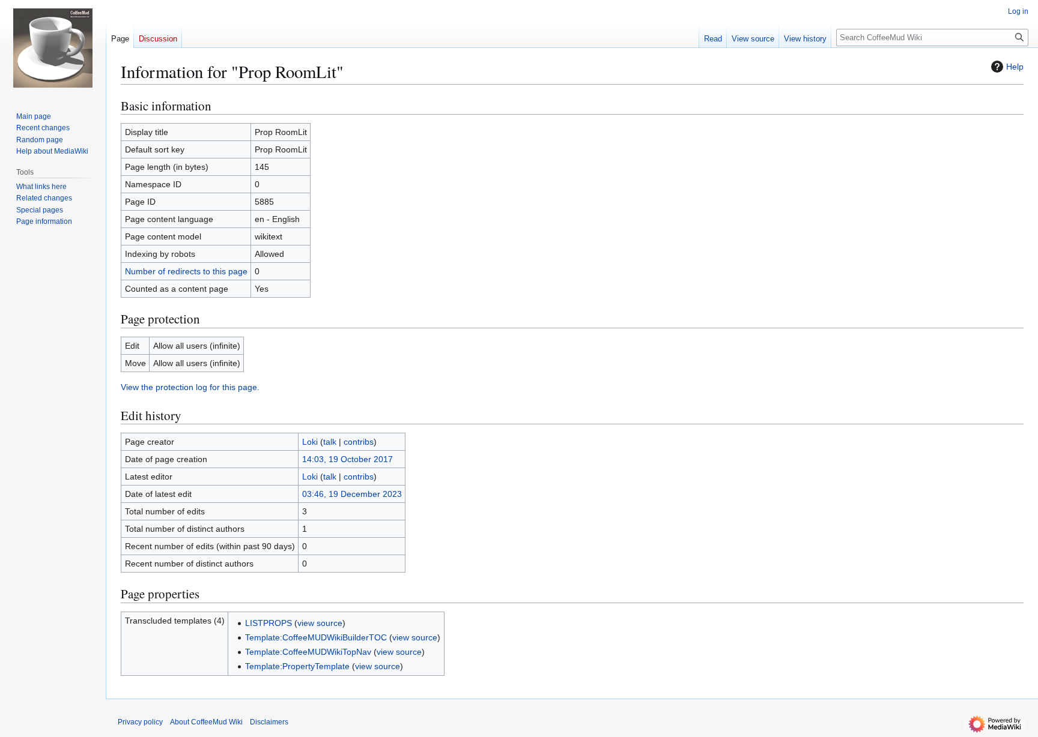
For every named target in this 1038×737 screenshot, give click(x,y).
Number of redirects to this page (186, 271)
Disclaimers (269, 722)
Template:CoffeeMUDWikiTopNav (308, 652)
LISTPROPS (268, 623)
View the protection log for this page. (190, 387)
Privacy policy (140, 722)
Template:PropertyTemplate (297, 666)
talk (329, 442)
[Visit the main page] (53, 48)
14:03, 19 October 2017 (347, 459)
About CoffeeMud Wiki (206, 722)
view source (319, 623)
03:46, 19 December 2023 (352, 494)
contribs (359, 442)
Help (1015, 66)
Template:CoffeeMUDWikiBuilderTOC (316, 637)
